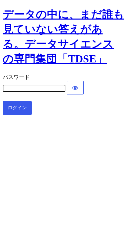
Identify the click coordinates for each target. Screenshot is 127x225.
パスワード (16, 77)
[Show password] (75, 87)
